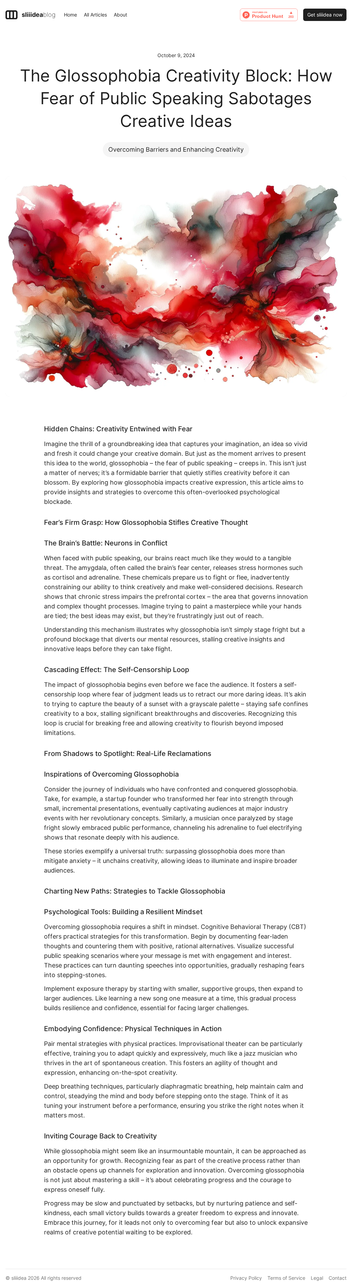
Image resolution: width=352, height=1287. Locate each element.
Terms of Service (286, 1278)
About (120, 15)
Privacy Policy (246, 1278)
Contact (337, 1278)
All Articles (95, 15)
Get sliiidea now (324, 15)
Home (70, 15)
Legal (317, 1278)
